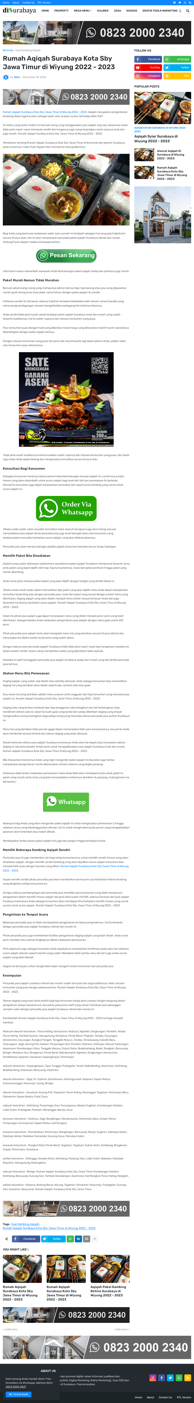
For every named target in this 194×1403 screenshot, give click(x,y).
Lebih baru (11, 1329)
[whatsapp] (185, 2)
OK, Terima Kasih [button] (18, 1394)
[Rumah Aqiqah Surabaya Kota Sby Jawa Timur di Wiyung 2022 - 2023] (22, 1269)
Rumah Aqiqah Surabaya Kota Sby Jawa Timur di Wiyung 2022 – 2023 (45, 112)
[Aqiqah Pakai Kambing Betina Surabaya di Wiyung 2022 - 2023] (110, 1269)
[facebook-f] (161, 1377)
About (16, 2)
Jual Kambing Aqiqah (28, 50)
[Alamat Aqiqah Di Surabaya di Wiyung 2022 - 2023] (144, 154)
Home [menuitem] (45, 10)
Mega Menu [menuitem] (82, 10)
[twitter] (180, 2)
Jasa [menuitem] (117, 10)
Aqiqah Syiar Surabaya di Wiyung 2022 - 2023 (156, 138)
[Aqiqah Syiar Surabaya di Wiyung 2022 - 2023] (162, 108)
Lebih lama (121, 1329)
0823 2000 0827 (16, 1386)
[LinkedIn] (78, 1239)
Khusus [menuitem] (131, 10)
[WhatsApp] (70, 1239)
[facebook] (174, 2)
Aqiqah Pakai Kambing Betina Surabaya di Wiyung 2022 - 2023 (108, 1291)
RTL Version (44, 2)
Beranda (8, 50)
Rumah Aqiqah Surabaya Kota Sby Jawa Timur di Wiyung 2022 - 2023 (49, 1228)
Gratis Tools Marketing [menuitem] (160, 10)
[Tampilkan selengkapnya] (94, 1239)
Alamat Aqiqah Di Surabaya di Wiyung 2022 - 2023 (170, 154)
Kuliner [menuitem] (103, 10)
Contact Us (28, 2)
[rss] (190, 2)
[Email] (86, 1239)
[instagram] (152, 1377)
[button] (180, 10)
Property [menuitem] (61, 10)
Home (6, 2)
